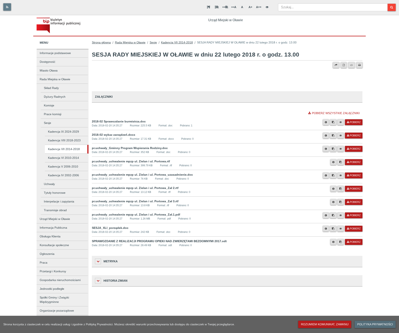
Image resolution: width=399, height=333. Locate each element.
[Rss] (7, 7)
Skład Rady (51, 88)
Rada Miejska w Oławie (55, 79)
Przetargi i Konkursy (53, 271)
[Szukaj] (392, 7)
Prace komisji (52, 114)
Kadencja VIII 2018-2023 (64, 140)
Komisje (49, 105)
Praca (43, 262)
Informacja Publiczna (53, 227)
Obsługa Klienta (50, 236)
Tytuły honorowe (54, 192)
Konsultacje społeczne (54, 245)
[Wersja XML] (351, 65)
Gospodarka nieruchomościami (60, 280)
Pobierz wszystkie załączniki (336, 113)
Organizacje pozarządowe (57, 310)
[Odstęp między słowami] (225, 7)
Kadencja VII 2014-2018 (64, 149)
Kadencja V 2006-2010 (63, 166)
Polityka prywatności (375, 324)
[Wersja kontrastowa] (267, 7)
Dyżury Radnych (54, 96)
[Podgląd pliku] (340, 122)
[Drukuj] (359, 65)
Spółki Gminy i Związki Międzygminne (54, 299)
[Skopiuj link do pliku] (333, 122)
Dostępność (47, 61)
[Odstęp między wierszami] (217, 7)
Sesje (47, 123)
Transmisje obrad (55, 210)
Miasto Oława (49, 70)
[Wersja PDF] (344, 65)
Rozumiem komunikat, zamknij (325, 324)
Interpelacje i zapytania (59, 201)
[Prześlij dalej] (336, 65)
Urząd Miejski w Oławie (55, 219)
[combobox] (332, 7)
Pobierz (355, 122)
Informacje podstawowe (55, 53)
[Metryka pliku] (326, 122)
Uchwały (49, 184)
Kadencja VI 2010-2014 (63, 157)
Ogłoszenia (47, 253)
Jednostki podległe (52, 288)
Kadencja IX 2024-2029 (63, 131)
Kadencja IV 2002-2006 (63, 175)
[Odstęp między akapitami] (208, 7)
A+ (250, 7)
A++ (258, 7)
